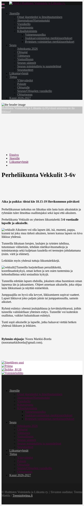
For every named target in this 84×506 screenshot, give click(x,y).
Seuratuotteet (25, 69)
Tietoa (13, 76)
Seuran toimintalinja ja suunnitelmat (39, 66)
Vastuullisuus (25, 59)
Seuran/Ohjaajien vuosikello (34, 91)
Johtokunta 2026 (27, 48)
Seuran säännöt (26, 62)
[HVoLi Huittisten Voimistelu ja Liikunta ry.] (37, 3)
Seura (12, 45)
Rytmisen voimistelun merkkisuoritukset (49, 41)
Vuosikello (23, 24)
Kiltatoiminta (25, 27)
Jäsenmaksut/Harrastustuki (33, 20)
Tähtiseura (23, 55)
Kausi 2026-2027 (20, 98)
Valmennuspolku (35, 34)
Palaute (21, 84)
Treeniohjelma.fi (23, 495)
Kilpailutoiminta (27, 31)
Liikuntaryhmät (18, 73)
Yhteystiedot (25, 80)
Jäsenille (14, 13)
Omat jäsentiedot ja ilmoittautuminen (39, 17)
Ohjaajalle (23, 87)
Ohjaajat (22, 52)
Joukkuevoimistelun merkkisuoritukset (48, 38)
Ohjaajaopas (24, 94)
